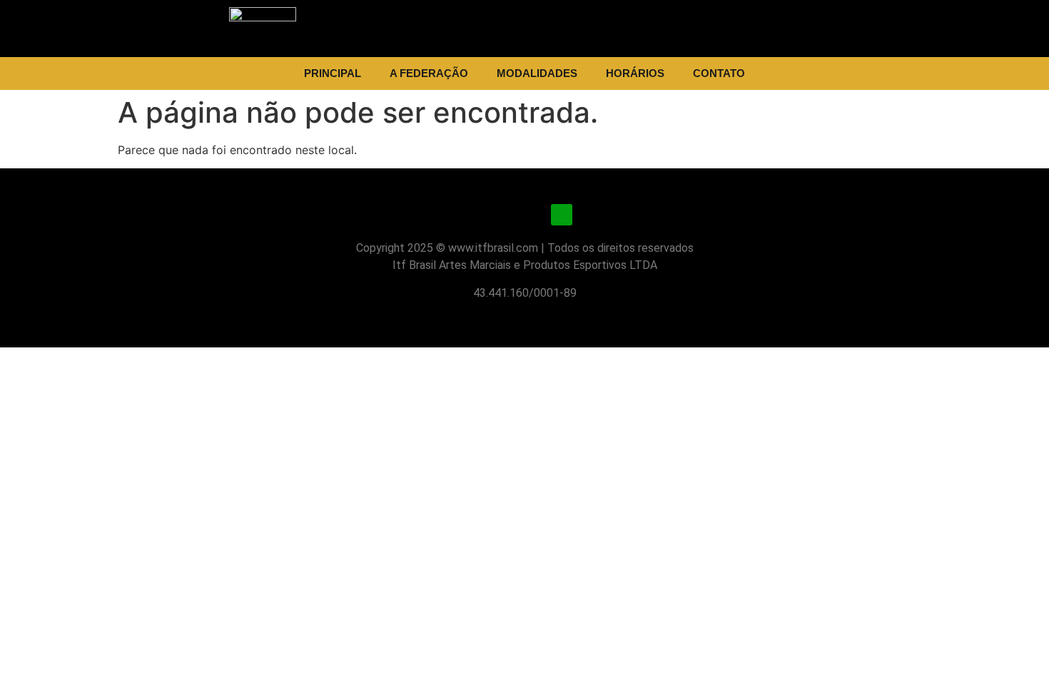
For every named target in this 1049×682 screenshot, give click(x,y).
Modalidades (537, 73)
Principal (332, 73)
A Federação (429, 73)
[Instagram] (487, 214)
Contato (719, 73)
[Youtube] (524, 214)
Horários (635, 73)
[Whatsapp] (561, 214)
